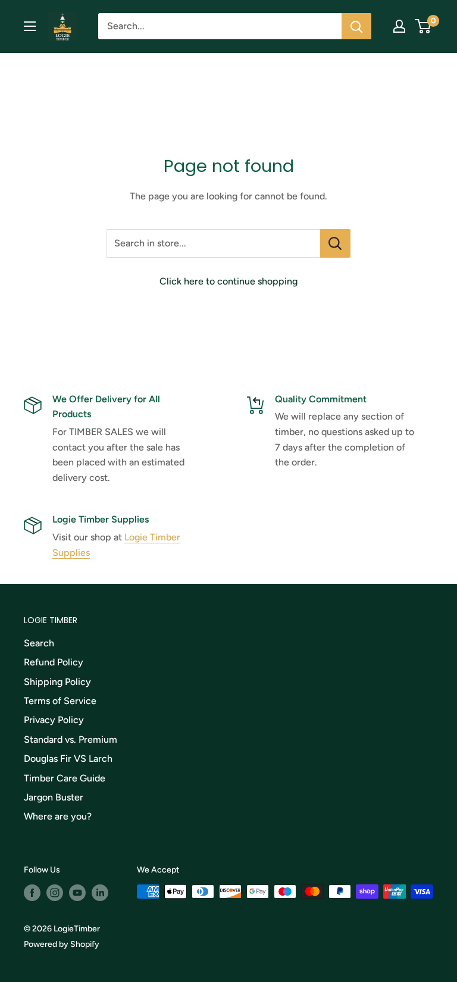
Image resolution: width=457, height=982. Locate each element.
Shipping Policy (57, 681)
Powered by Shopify (61, 944)
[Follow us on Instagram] (54, 892)
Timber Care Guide (64, 778)
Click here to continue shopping (228, 281)
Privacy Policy (54, 719)
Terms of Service (60, 700)
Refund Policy (53, 662)
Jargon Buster (53, 797)
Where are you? (58, 816)
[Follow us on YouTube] (77, 892)
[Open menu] (30, 26)
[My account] (399, 26)
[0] (423, 26)
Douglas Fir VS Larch (68, 758)
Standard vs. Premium (70, 739)
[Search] (356, 26)
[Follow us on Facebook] (32, 892)
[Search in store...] (335, 243)
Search (39, 643)
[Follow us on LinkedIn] (100, 892)
